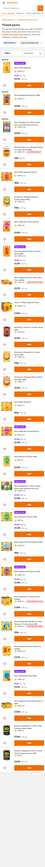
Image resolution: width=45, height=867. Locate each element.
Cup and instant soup (30, 43)
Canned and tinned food (27, 20)
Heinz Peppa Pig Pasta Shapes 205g (28, 542)
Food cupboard (8, 20)
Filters (7, 53)
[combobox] (20, 8)
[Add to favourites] (4, 85)
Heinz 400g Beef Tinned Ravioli (26, 222)
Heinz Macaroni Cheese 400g (25, 456)
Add (29, 85)
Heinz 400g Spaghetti (22, 68)
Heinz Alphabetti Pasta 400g (25, 676)
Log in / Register (8, 13)
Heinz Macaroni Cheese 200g (25, 517)
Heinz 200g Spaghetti (22, 402)
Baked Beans (10, 43)
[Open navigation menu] (4, 3)
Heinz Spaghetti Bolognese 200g (27, 571)
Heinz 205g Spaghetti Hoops (25, 172)
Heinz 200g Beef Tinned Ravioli (26, 431)
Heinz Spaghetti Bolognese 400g (27, 95)
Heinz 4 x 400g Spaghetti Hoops (26, 302)
